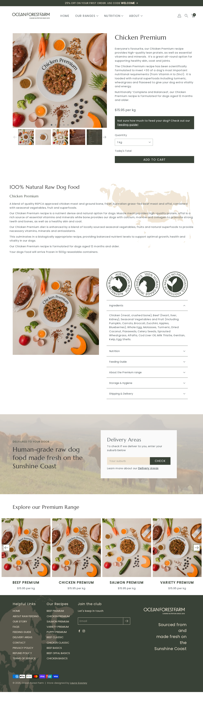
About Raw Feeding (26, 616)
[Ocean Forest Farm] (31, 16)
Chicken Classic (58, 643)
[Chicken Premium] (76, 547)
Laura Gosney (78, 683)
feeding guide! (127, 124)
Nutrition (114, 351)
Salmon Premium (127, 582)
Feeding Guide (118, 362)
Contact (19, 643)
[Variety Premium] (177, 547)
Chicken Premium (76, 582)
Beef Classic (55, 637)
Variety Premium (177, 582)
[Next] (104, 137)
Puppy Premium (57, 632)
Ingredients (116, 305)
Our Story (20, 621)
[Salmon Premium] (126, 547)
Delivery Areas (148, 468)
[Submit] (126, 621)
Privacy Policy (23, 648)
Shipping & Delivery (121, 394)
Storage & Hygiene (120, 383)
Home (64, 16)
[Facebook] (79, 631)
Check (160, 461)
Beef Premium (26, 582)
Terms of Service (24, 658)
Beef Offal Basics (58, 653)
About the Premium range (125, 372)
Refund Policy (22, 653)
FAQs (16, 627)
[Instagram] (83, 631)
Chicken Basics (57, 658)
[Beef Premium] (26, 547)
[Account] (179, 15)
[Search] (186, 15)
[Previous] (6, 548)
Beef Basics (54, 648)
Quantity (121, 135)
